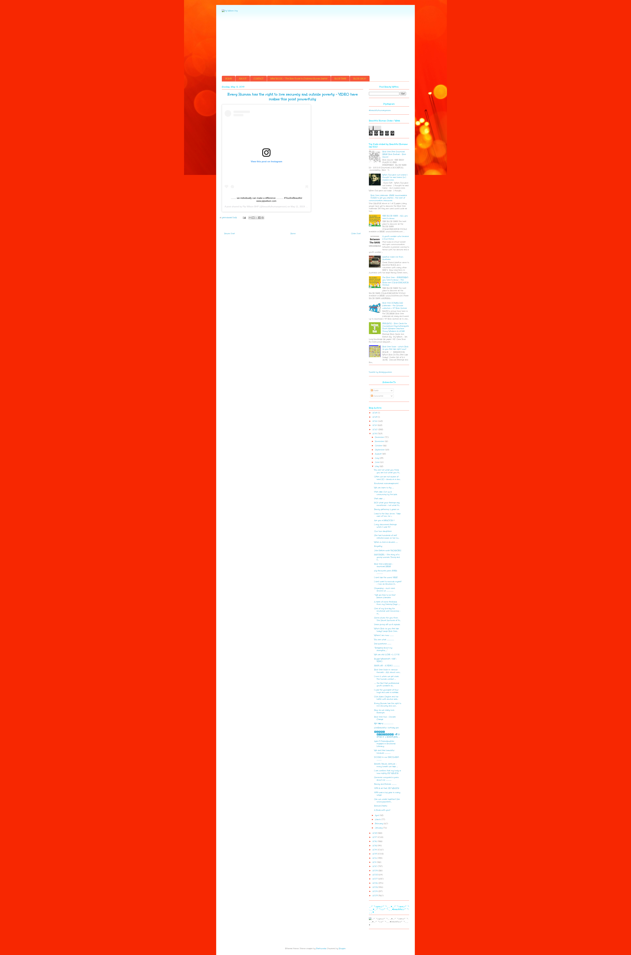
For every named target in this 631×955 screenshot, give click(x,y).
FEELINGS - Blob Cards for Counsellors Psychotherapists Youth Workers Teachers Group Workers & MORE (395, 327)
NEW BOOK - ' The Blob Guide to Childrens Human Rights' (298, 78)
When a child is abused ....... (386, 542)
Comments (378, 396)
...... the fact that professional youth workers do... (386, 684)
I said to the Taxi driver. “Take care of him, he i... (387, 515)
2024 (375, 412)
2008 (375, 874)
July (377, 458)
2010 (375, 866)
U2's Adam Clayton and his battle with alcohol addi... (386, 698)
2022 (375, 421)
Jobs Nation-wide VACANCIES (387, 550)
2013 (374, 854)
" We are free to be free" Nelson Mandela (385, 596)
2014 (374, 849)
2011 (374, 862)
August (378, 454)
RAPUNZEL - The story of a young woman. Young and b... (387, 557)
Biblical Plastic (380, 806)
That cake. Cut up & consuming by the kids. (385, 493)
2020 (375, 429)
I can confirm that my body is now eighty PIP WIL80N (387, 771)
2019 (374, 433)
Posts (375, 390)
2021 (374, 425)
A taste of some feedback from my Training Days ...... (387, 603)
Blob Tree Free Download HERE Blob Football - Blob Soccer (394, 154)
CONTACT (258, 78)
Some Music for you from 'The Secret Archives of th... (387, 619)
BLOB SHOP (359, 78)
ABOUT (242, 78)
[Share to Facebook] (259, 217)
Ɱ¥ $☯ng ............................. (383, 723)
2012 (374, 858)
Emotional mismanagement (386, 483)
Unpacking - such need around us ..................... (384, 589)
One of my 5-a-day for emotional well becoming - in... (387, 611)
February (379, 823)
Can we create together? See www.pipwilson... (387, 800)
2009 (375, 870)
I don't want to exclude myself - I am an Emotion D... (387, 582)
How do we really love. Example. (384, 711)
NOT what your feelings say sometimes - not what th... (387, 504)
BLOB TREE (340, 78)
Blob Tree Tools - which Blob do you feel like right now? (395, 348)
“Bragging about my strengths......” (383, 649)
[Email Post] (244, 217)
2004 (375, 891)
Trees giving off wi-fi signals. (387, 624)
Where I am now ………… (384, 635)
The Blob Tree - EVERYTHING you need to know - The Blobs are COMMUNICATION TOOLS (395, 281)
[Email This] (250, 217)
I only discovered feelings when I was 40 (385, 525)
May (377, 466)
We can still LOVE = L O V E (386, 654)
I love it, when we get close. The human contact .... (386, 677)
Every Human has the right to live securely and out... (387, 704)
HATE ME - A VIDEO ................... (387, 665)
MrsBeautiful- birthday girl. (386, 727)
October (379, 445)
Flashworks (321, 948)
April (377, 815)
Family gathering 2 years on (386, 509)
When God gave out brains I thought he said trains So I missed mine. (394, 177)
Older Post (356, 233)
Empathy (378, 546)
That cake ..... (379, 498)
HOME (228, 78)
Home (293, 233)
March (378, 819)
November (380, 441)
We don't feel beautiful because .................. (384, 751)
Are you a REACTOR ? (384, 520)
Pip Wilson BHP (251, 206)
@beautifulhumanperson (380, 110)
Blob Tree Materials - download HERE (383, 565)
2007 (375, 879)
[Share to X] (256, 217)
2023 (375, 417)
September (380, 449)
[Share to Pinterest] (262, 217)
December (380, 437)
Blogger (342, 948)
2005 (375, 887)
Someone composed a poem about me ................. (386, 778)
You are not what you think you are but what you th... (387, 471)
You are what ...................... (384, 639)
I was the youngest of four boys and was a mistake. (386, 691)
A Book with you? (382, 810)
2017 (374, 837)
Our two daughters (383, 531)
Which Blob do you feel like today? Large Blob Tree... (386, 629)
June (377, 462)
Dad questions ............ (382, 643)
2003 (375, 895)
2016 (375, 841)
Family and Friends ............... (385, 784)
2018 (374, 833)
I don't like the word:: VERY (385, 577)
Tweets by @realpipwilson (380, 372)
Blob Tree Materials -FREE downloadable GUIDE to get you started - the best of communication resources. (388, 198)
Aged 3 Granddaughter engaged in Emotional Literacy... (385, 744)
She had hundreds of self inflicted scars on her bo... (386, 536)
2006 (375, 883)
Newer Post (229, 233)
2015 (374, 845)
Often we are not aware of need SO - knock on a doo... (387, 478)
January (379, 828)
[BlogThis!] (253, 217)
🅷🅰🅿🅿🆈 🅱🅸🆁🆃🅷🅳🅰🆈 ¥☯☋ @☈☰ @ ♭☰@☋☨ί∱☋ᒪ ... (387, 734)
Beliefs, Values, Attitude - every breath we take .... (386, 765)
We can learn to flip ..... (384, 487)
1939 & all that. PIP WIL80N (386, 788)
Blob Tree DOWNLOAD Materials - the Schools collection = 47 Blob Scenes (394, 305)
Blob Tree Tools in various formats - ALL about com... (387, 671)
